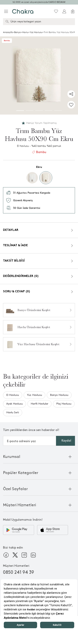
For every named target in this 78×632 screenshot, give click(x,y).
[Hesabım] (64, 11)
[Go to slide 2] (29, 110)
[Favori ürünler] (56, 11)
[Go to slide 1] (20, 110)
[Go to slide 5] (58, 110)
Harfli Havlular (39, 403)
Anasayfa (8, 32)
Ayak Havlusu (14, 403)
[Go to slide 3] (39, 110)
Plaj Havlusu (63, 403)
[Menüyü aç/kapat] (6, 11)
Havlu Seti (12, 412)
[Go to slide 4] (48, 110)
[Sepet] (72, 11)
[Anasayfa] (23, 11)
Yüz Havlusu (36, 32)
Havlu (25, 32)
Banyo (17, 32)
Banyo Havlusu (59, 395)
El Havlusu (12, 395)
